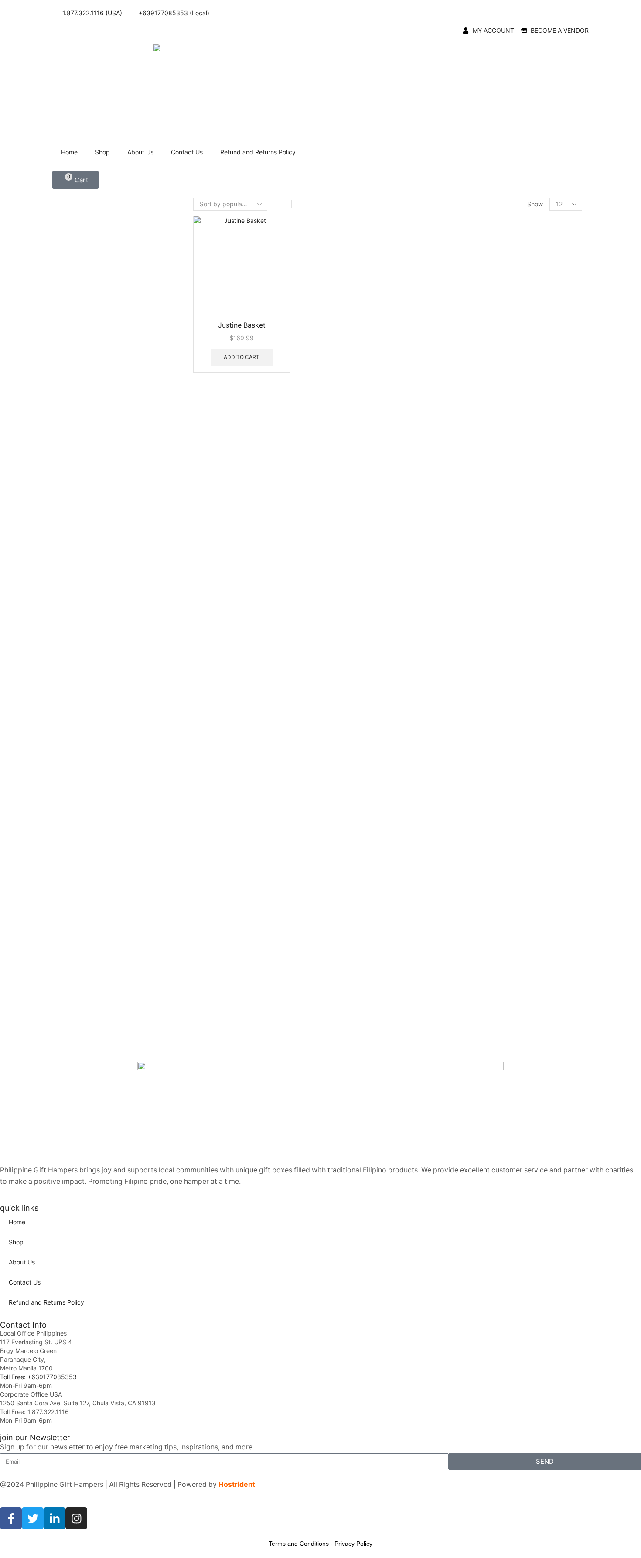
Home (69, 152)
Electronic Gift (485, 327)
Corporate (480, 553)
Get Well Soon (485, 744)
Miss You (478, 812)
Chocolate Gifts (487, 283)
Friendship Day (487, 731)
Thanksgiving (485, 427)
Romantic (479, 594)
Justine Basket (242, 325)
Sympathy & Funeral (494, 906)
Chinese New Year (492, 663)
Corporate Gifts (487, 298)
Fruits (470, 356)
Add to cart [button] (241, 357)
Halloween (480, 758)
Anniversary (482, 513)
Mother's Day (484, 825)
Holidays (475, 386)
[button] (75, 180)
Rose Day (479, 879)
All (465, 224)
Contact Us (187, 152)
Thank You (481, 608)
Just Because (485, 580)
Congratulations (488, 540)
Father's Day (483, 717)
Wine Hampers (485, 989)
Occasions (478, 622)
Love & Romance (490, 798)
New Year (479, 413)
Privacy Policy (353, 1543)
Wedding (478, 947)
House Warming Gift (494, 455)
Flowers (474, 342)
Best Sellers (480, 268)
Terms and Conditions (299, 1543)
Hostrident (236, 1484)
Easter (475, 703)
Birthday (478, 526)
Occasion (476, 499)
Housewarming (487, 567)
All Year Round (485, 239)
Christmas (480, 400)
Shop (102, 152)
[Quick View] (206, 356)
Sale (468, 974)
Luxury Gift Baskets (493, 469)
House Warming (488, 771)
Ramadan (479, 866)
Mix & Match (481, 484)
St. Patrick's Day (489, 893)
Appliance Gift (484, 253)
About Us (140, 152)
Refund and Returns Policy (258, 152)
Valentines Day (487, 440)
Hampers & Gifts (488, 371)
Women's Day (485, 960)
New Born (480, 839)
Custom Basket (486, 312)
